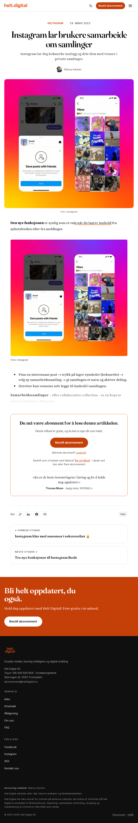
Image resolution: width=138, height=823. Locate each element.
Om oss (9, 720)
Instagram (55, 23)
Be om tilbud (82, 460)
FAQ (6, 727)
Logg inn (81, 452)
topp (122, 514)
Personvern (118, 814)
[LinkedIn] (28, 514)
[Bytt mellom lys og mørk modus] (90, 5)
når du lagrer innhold (94, 222)
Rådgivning (11, 713)
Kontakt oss (11, 768)
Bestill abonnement (110, 5)
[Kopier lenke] (20, 514)
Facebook (10, 747)
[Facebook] (36, 514)
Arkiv (7, 699)
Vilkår (130, 814)
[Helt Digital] (15, 6)
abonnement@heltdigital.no (21, 681)
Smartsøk (10, 706)
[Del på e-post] (45, 514)
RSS (6, 761)
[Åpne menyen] (130, 5)
